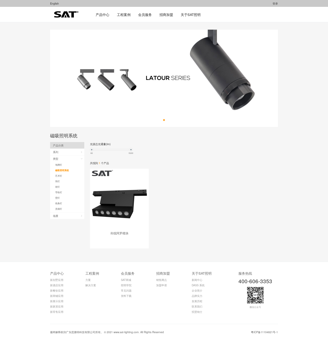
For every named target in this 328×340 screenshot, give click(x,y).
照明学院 (126, 285)
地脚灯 (58, 164)
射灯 (57, 186)
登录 (275, 3)
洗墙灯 (58, 208)
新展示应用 (56, 301)
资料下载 (126, 296)
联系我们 (197, 306)
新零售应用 (56, 312)
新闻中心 (197, 280)
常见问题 (126, 290)
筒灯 (57, 181)
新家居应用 (56, 306)
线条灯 (58, 203)
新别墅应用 (56, 280)
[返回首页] (65, 14)
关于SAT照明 (202, 273)
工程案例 (92, 273)
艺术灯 (58, 175)
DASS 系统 (198, 285)
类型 (55, 159)
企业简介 (197, 290)
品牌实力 (197, 296)
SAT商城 (126, 280)
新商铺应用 (56, 296)
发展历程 (197, 301)
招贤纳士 (197, 312)
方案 (88, 280)
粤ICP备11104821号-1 (264, 332)
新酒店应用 (56, 285)
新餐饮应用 (56, 290)
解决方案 (90, 285)
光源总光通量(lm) (100, 144)
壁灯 (57, 197)
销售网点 (161, 280)
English (54, 3)
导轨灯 (58, 192)
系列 (55, 152)
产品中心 (57, 273)
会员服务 (128, 273)
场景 (55, 216)
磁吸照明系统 (62, 170)
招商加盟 (163, 273)
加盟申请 (161, 285)
